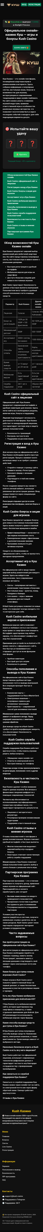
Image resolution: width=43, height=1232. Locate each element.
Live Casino (7, 1147)
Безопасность (8, 1173)
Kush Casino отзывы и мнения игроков (20, 226)
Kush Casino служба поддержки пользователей (21, 214)
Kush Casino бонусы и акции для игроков (21, 192)
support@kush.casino (14, 1196)
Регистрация (34, 4)
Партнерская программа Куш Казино (20, 233)
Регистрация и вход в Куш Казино (22, 187)
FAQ (4, 1180)
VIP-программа (8, 1177)
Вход (24, 4)
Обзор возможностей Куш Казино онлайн (22, 176)
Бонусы (5, 1140)
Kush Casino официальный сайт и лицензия (22, 182)
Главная (5, 1136)
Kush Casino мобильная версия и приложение (21, 202)
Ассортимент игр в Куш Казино (21, 197)
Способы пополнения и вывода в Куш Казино (22, 208)
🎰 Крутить (21, 154)
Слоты (5, 1143)
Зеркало (5, 1166)
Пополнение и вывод (11, 1170)
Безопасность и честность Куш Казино (21, 220)
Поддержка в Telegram (15, 1200)
